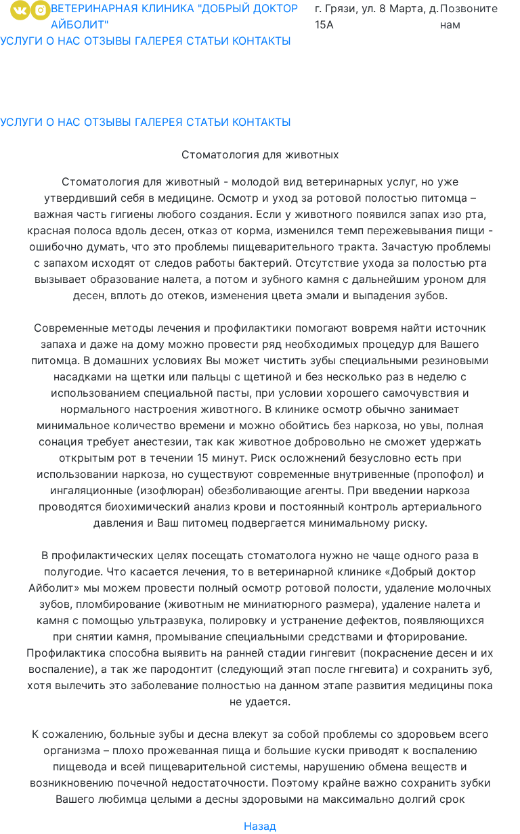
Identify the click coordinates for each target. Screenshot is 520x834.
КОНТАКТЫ (261, 40)
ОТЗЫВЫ (107, 40)
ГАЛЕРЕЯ (159, 40)
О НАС (65, 40)
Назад (260, 826)
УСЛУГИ (21, 40)
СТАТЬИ (207, 40)
